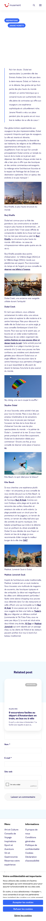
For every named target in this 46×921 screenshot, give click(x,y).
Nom (7, 745)
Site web (8, 772)
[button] (40, 5)
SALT (25, 541)
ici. (5, 448)
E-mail (8, 758)
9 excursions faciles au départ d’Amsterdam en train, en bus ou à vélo (23, 715)
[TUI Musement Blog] (12, 5)
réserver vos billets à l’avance (17, 270)
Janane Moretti (16, 26)
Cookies (29, 853)
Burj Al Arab (20, 500)
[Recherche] (33, 5)
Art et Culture (11, 829)
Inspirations (12, 21)
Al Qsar (28, 624)
